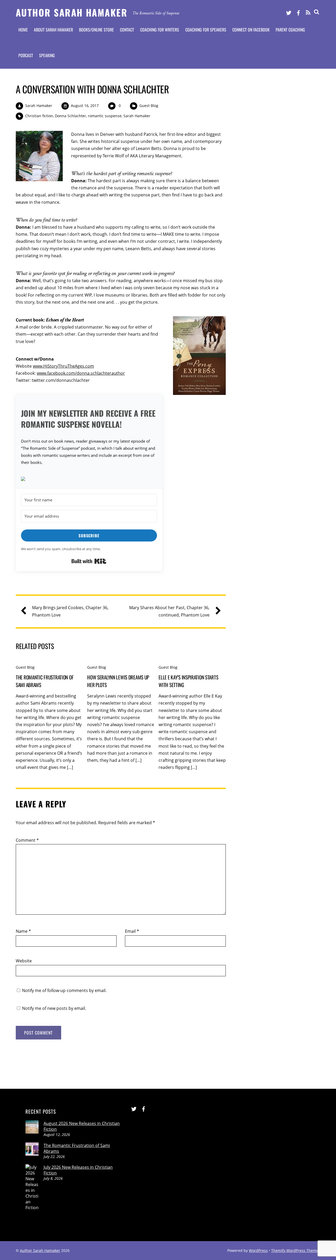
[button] (89, 479)
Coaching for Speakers (205, 29)
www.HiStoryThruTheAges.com (63, 366)
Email (132, 931)
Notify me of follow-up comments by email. (64, 990)
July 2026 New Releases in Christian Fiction (78, 1170)
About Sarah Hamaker (53, 29)
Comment (27, 840)
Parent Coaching (290, 29)
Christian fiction (39, 115)
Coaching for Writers (159, 29)
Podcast (25, 55)
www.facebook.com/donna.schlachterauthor (81, 373)
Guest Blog (148, 105)
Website (24, 961)
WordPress (258, 1250)
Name (23, 931)
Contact (127, 29)
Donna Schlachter (70, 115)
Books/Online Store (96, 29)
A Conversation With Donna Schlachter (92, 89)
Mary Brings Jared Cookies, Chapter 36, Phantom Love (70, 611)
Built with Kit (88, 561)
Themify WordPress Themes (295, 1250)
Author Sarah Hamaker (40, 1250)
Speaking (47, 55)
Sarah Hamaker (38, 105)
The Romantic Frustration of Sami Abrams (77, 1148)
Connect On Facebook (251, 29)
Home (23, 29)
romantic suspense (105, 115)
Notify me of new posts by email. (54, 1008)
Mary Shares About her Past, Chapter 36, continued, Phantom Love (169, 611)
